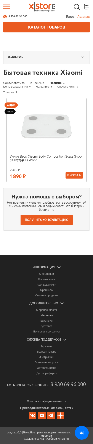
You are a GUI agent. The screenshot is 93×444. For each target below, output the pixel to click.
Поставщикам (46, 279)
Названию (43, 86)
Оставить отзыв (46, 367)
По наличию (37, 83)
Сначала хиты (66, 86)
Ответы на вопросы (47, 362)
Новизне (56, 83)
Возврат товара (46, 351)
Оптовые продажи (46, 295)
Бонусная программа (46, 331)
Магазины (46, 315)
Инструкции (46, 357)
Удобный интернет (57, 438)
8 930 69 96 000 (17, 16)
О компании (46, 273)
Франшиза (46, 290)
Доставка (46, 326)
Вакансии (46, 320)
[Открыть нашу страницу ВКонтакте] (82, 433)
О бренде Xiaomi (46, 309)
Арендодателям (46, 284)
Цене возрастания (15, 86)
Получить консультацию (46, 220)
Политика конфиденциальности (46, 401)
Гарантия (46, 346)
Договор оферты (47, 373)
